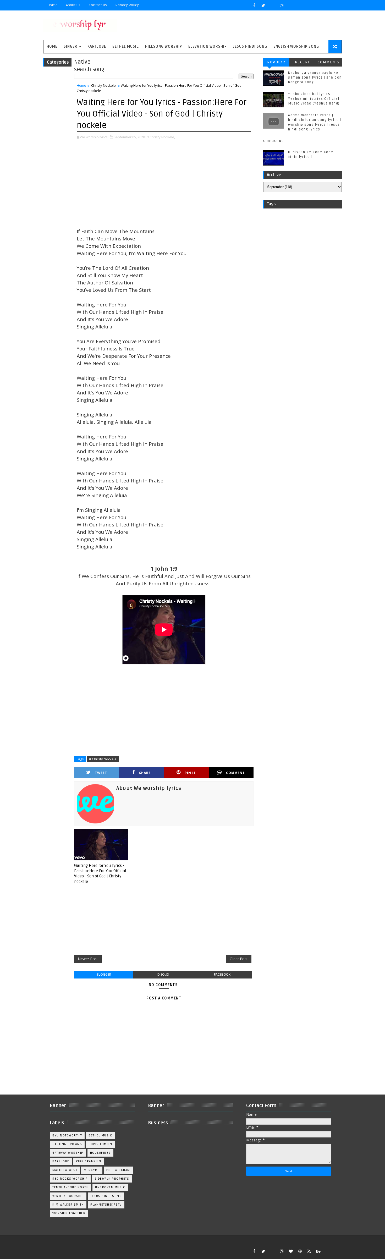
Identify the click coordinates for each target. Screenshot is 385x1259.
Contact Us (98, 5)
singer (70, 46)
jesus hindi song (106, 1196)
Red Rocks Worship (70, 1179)
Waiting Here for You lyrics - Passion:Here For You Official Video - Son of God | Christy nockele (100, 873)
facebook (222, 974)
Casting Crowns (67, 1144)
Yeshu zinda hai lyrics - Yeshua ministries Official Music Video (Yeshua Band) (314, 99)
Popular (276, 62)
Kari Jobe (96, 46)
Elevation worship (207, 46)
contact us (273, 141)
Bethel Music (125, 46)
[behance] (318, 1251)
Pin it (190, 773)
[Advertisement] (164, 184)
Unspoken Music (110, 1187)
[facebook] (254, 5)
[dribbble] (300, 1251)
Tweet (101, 773)
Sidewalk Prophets (112, 1179)
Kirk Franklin (88, 1161)
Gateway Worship (68, 1153)
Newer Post (88, 958)
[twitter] (263, 5)
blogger (104, 974)
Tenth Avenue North (70, 1187)
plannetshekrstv (106, 1205)
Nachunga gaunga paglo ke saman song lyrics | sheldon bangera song (315, 77)
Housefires (100, 1153)
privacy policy (127, 5)
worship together (68, 1213)
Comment (235, 773)
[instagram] (281, 5)
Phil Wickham (118, 1170)
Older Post (239, 958)
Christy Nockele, (162, 137)
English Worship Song (296, 46)
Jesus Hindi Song (250, 46)
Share (145, 773)
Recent (302, 62)
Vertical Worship (68, 1196)
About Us (73, 5)
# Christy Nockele (103, 759)
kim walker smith (68, 1205)
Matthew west (64, 1170)
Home (52, 5)
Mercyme (92, 1170)
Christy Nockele (103, 85)
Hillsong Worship (163, 46)
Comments (329, 62)
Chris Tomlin (100, 1144)
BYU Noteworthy (67, 1135)
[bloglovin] (291, 1251)
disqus (163, 974)
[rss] (309, 1251)
